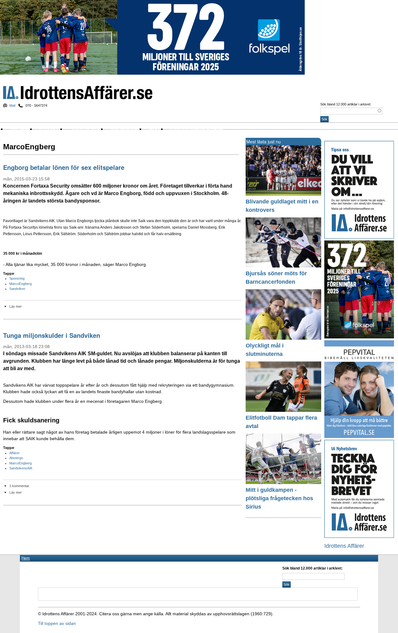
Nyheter (20, 129)
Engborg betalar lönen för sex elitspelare (63, 167)
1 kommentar (19, 486)
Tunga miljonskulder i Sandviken (51, 335)
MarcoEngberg (20, 284)
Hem (25, 558)
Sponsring (17, 278)
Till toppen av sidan (57, 623)
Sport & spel (86, 129)
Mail (12, 105)
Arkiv (155, 129)
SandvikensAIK (20, 468)
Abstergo (16, 458)
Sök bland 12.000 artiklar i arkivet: (345, 104)
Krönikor (50, 129)
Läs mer (15, 306)
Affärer (14, 453)
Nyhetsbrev (125, 129)
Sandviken (17, 289)
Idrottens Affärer (77, 92)
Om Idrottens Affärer (197, 129)
